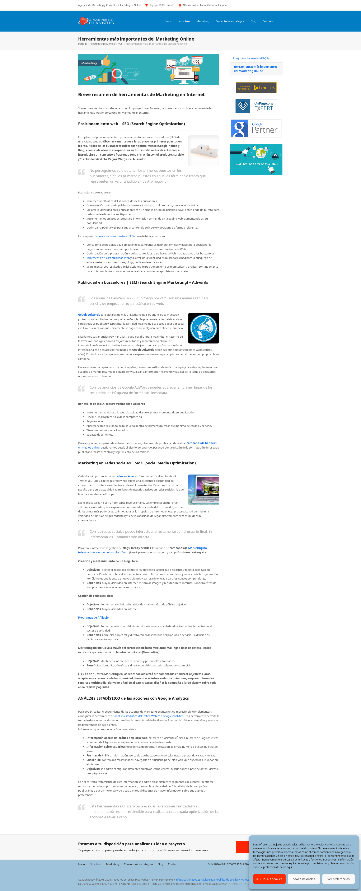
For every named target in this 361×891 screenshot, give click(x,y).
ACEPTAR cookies (269, 879)
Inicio (81, 864)
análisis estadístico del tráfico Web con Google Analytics (148, 716)
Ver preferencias (338, 879)
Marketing (112, 864)
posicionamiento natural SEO (116, 236)
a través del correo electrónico (109, 552)
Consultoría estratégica (138, 864)
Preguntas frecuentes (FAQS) (106, 44)
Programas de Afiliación (94, 617)
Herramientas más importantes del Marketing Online (255, 69)
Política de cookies (228, 879)
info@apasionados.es (187, 879)
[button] (281, 21)
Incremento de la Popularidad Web (108, 258)
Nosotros (95, 864)
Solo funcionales (304, 879)
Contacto (173, 864)
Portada (82, 44)
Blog (160, 864)
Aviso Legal (208, 879)
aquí (291, 863)
